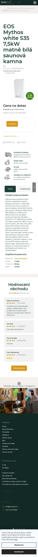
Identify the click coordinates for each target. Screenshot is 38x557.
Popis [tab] (10, 189)
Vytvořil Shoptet (20, 528)
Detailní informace (10, 136)
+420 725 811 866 (11, 510)
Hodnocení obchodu (19, 286)
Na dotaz (12, 124)
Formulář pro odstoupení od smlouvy (15, 484)
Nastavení (19, 545)
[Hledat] (19, 3)
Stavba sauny (7, 438)
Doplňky (5, 446)
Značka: (10, 73)
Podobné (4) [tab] (25, 189)
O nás (4, 465)
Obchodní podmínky (9, 478)
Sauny (4, 426)
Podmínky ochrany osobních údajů (14, 481)
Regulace (5, 435)
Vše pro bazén (7, 452)
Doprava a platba (8, 473)
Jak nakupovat (7, 476)
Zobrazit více (19, 368)
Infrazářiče (5, 432)
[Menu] (35, 3)
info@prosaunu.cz (11, 506)
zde (15, 540)
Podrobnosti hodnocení (11, 71)
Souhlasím (19, 552)
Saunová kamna (20, 258)
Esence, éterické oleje (10, 449)
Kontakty (5, 468)
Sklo (3, 440)
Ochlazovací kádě (8, 443)
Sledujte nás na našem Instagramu (19, 386)
